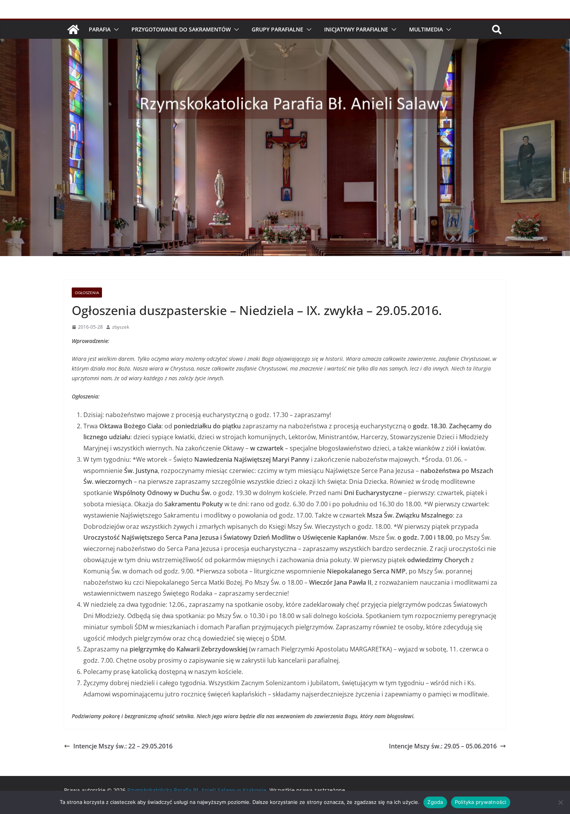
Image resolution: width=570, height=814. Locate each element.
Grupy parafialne (277, 29)
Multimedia (426, 29)
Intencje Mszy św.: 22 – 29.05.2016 (123, 746)
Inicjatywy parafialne (356, 29)
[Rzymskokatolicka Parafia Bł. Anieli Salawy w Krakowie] (73, 29)
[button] (115, 29)
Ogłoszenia (87, 292)
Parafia (100, 29)
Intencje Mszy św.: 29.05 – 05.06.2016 (443, 746)
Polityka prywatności (480, 802)
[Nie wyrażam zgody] (560, 802)
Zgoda (435, 802)
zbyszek (120, 327)
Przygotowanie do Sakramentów (181, 29)
